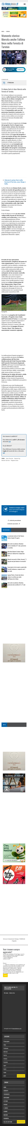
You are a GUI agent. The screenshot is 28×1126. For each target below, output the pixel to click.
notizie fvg (17, 458)
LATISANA (6, 1101)
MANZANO (6, 1115)
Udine (5, 1045)
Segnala (14, 941)
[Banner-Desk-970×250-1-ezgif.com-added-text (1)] (14, 16)
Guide (5, 1072)
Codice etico (12, 993)
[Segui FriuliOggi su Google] (14, 69)
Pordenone (6, 1048)
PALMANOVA (6, 1118)
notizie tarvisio (5, 460)
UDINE (5, 1087)
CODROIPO (6, 1090)
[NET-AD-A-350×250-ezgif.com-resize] (14, 861)
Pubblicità (22, 939)
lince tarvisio (9, 458)
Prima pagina (6, 1041)
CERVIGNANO (6, 1097)
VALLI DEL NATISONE (8, 1122)
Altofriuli (5, 1052)
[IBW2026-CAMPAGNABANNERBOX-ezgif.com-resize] (14, 883)
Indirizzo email (6, 959)
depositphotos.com (16, 1028)
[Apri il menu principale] (24, 4)
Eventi (5, 1069)
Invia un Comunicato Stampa (11, 939)
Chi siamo (6, 993)
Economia (6, 1062)
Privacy (4, 963)
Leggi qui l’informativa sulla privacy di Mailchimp (12, 969)
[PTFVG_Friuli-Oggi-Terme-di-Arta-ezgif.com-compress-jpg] (14, 791)
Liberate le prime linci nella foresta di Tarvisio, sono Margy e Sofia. (15, 182)
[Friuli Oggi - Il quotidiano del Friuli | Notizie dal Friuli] (11, 4)
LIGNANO (5, 1111)
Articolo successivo (12, 524)
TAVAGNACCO (6, 1094)
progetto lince (14, 460)
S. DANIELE (6, 1108)
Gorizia (5, 1055)
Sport (5, 1065)
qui (10, 441)
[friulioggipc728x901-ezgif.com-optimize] (14, 9)
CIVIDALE (5, 1104)
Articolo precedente (15, 520)
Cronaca (5, 1058)
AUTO (5, 1076)
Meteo (4, 724)
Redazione (11, 82)
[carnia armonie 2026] (14, 661)
